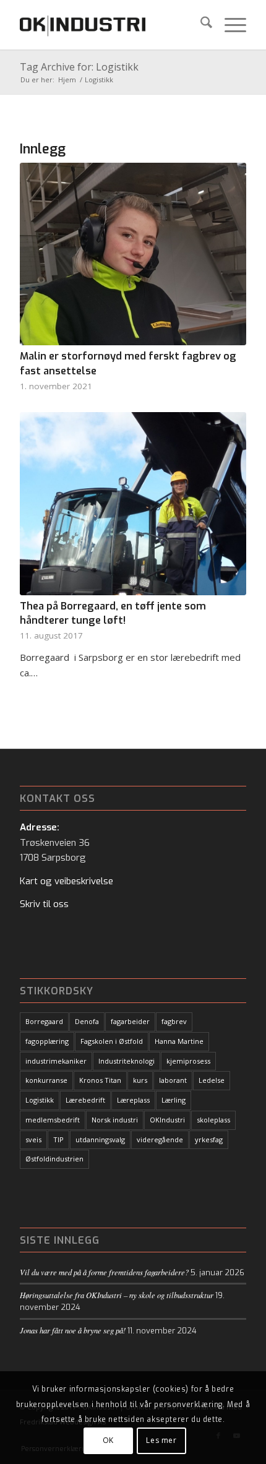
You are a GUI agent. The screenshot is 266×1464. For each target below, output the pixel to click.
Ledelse (212, 1080)
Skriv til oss (44, 904)
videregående (160, 1139)
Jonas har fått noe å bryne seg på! (73, 1330)
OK (108, 1440)
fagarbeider (130, 1021)
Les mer (161, 1440)
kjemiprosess (188, 1061)
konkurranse (46, 1080)
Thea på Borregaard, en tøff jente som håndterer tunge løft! (113, 613)
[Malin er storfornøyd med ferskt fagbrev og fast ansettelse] (133, 254)
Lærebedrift (85, 1099)
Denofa (87, 1021)
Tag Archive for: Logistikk (79, 67)
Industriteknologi (126, 1061)
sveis (33, 1139)
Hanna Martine (179, 1041)
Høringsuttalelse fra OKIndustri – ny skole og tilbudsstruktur (116, 1295)
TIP (58, 1139)
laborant (173, 1080)
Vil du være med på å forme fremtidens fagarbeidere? (104, 1272)
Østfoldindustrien (54, 1158)
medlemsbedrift (52, 1119)
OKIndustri (167, 1119)
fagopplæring (47, 1041)
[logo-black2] (110, 25)
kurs (140, 1080)
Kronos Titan (100, 1080)
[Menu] (229, 25)
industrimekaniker (56, 1061)
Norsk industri (115, 1119)
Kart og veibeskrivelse (66, 881)
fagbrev (174, 1021)
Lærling (173, 1099)
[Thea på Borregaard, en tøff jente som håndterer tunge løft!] (133, 503)
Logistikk (39, 1099)
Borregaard (44, 1021)
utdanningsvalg (100, 1139)
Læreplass (133, 1099)
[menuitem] (200, 25)
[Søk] (200, 25)
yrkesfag (209, 1139)
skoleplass (213, 1119)
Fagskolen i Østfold (111, 1041)
